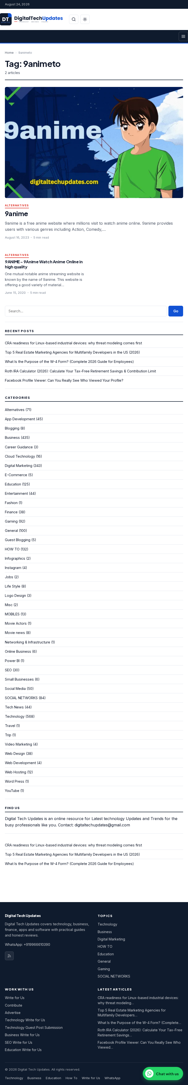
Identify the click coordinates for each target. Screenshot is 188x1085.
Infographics (15, 558)
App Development (20, 419)
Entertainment (16, 493)
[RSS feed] (9, 955)
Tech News (14, 707)
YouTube (12, 791)
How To (71, 1078)
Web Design (15, 753)
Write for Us (14, 998)
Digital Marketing (18, 465)
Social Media (15, 688)
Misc (8, 605)
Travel (10, 726)
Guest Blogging (17, 540)
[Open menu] (183, 36)
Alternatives (17, 205)
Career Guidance (19, 447)
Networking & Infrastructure (27, 642)
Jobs (9, 577)
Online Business (18, 651)
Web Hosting (15, 772)
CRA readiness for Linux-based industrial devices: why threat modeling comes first (73, 343)
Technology (14, 716)
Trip (8, 735)
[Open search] (73, 19)
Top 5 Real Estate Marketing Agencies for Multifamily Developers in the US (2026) (72, 352)
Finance (11, 512)
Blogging (12, 428)
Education (13, 484)
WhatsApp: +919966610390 (27, 944)
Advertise (13, 1013)
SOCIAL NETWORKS (21, 698)
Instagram (13, 568)
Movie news (15, 633)
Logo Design (15, 595)
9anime (16, 213)
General (11, 530)
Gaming (11, 521)
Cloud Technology (20, 456)
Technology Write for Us (25, 1020)
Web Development (20, 763)
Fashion (11, 503)
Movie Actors (16, 623)
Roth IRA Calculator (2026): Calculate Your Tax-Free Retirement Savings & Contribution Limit (80, 371)
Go (175, 311)
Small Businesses (19, 679)
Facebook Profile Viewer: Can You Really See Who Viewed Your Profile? (64, 380)
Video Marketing (18, 744)
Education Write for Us (23, 1050)
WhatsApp (112, 1078)
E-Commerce (16, 475)
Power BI (12, 661)
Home (9, 52)
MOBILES (12, 614)
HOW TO (12, 549)
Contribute (13, 1005)
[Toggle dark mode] (85, 19)
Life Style (12, 586)
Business (12, 437)
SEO (8, 670)
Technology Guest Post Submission (34, 1027)
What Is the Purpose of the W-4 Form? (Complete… (139, 1023)
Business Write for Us (22, 1035)
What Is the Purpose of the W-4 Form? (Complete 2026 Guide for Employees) (69, 361)
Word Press (14, 781)
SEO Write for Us (18, 1042)
